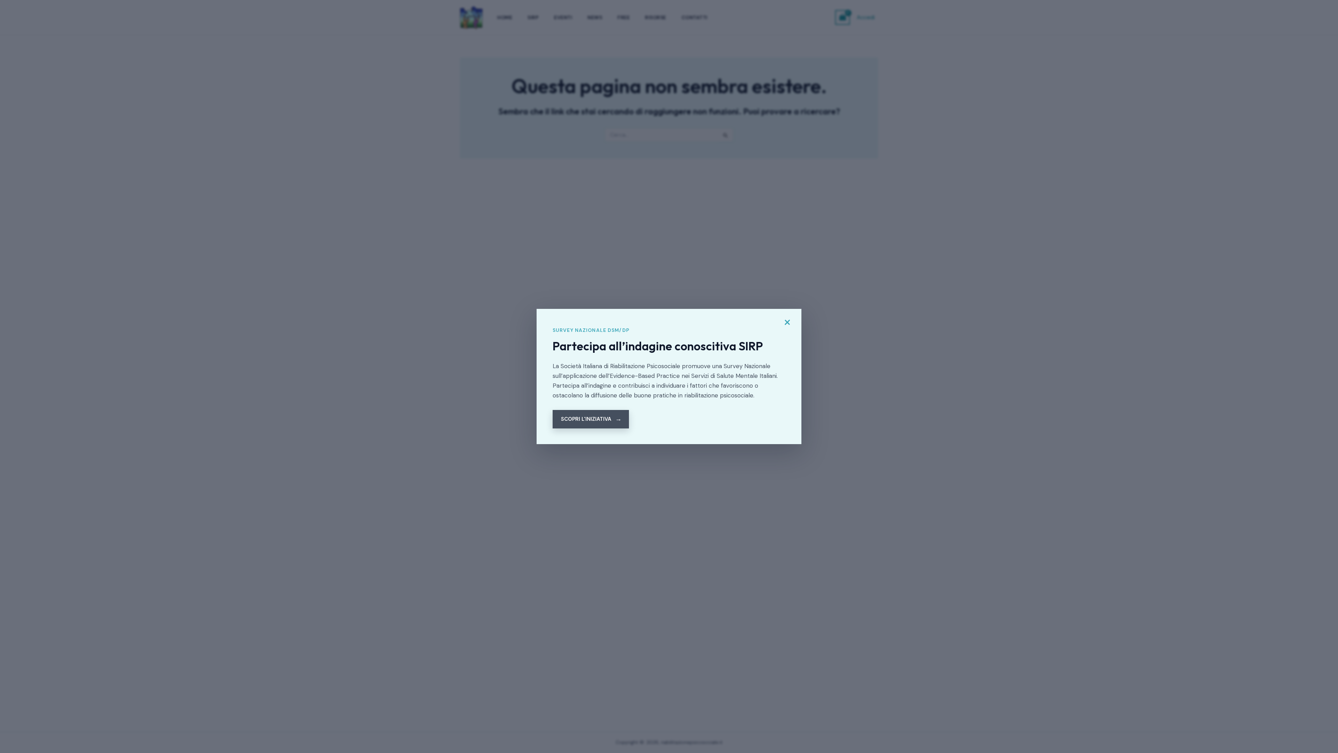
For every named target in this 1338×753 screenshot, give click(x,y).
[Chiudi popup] (787, 322)
